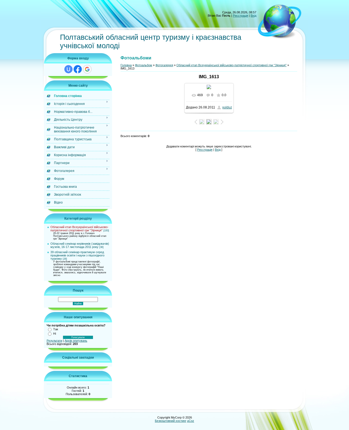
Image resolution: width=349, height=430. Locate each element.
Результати (54, 340)
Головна (126, 65)
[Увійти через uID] (68, 69)
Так (55, 329)
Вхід (253, 15)
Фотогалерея (164, 65)
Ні (54, 333)
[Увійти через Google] (87, 69)
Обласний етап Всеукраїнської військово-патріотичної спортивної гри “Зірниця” (79, 228)
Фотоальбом (143, 65)
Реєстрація (240, 15)
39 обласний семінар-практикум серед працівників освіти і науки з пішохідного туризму (77, 255)
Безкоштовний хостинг (170, 420)
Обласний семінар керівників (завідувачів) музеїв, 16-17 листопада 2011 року (79, 245)
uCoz (190, 420)
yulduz (227, 107)
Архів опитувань (76, 340)
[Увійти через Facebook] (78, 69)
